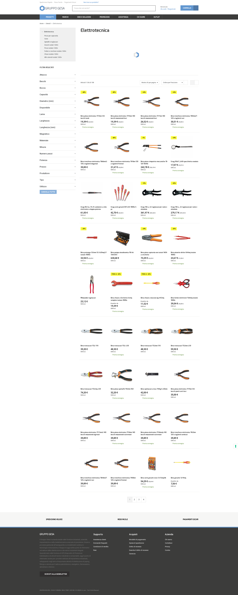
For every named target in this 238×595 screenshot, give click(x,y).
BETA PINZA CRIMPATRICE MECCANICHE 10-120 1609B (154, 162)
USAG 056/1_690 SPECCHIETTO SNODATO (184, 161)
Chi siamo (168, 539)
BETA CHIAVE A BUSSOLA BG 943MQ (152, 298)
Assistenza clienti (99, 539)
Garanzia (132, 554)
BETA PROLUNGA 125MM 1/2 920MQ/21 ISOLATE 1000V (93, 253)
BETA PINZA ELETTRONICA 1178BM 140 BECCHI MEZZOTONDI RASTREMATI (123, 433)
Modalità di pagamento (137, 539)
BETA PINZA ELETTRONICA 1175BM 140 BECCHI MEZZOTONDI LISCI (123, 117)
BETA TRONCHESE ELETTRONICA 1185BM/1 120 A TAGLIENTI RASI (184, 117)
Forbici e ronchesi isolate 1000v (55, 51)
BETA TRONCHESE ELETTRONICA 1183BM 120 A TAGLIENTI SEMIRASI (183, 433)
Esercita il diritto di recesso (139, 550)
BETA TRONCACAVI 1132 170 (89, 346)
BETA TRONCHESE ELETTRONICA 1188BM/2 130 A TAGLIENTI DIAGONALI (94, 162)
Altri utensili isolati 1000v (53, 57)
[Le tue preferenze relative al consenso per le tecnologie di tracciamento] (235, 446)
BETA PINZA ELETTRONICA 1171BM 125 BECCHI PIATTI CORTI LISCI (183, 390)
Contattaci (168, 543)
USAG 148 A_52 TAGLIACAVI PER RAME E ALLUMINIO (154, 208)
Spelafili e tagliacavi (51, 42)
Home (42, 23)
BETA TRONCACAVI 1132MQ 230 (91, 389)
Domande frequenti (100, 543)
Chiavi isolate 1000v (51, 54)
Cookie (167, 550)
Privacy (167, 547)
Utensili (48, 23)
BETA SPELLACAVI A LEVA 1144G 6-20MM (154, 389)
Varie (46, 39)
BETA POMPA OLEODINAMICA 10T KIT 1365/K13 (122, 253)
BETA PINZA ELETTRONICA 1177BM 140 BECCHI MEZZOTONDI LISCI (153, 117)
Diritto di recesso (135, 547)
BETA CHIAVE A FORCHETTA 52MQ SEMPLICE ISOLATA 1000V (121, 299)
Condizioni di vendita (100, 547)
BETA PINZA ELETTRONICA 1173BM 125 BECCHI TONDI (93, 117)
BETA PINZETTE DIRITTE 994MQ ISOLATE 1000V (183, 253)
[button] (189, 8)
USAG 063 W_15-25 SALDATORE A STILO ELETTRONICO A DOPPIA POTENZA (94, 208)
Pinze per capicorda (51, 36)
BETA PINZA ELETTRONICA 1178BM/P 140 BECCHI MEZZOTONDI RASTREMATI (153, 433)
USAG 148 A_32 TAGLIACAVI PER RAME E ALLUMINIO (184, 208)
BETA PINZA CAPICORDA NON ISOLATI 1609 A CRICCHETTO (154, 253)
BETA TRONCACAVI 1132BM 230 (181, 346)
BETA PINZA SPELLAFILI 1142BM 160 (122, 389)
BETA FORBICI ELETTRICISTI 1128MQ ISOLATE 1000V (184, 299)
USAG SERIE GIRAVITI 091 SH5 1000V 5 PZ (123, 208)
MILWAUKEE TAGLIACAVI (88, 298)
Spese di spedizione (136, 543)
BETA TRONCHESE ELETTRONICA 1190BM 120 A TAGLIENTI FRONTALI (123, 479)
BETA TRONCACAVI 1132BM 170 (151, 346)
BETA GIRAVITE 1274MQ (178, 478)
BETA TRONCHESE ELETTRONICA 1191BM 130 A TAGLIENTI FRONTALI (124, 162)
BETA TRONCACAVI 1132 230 (120, 346)
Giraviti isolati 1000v (51, 45)
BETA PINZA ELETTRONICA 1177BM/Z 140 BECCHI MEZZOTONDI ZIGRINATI (93, 433)
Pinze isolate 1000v (51, 48)
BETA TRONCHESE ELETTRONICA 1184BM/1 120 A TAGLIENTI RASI (94, 479)
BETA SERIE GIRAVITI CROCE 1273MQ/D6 (153, 478)
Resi (94, 550)
